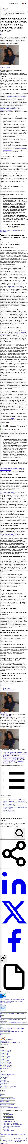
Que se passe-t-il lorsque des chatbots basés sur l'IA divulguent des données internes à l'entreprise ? (13, 758)
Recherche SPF (4, 1054)
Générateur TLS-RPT (6, 1066)
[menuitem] (15, 1121)
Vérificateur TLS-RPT (6, 1063)
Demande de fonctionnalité (7, 1103)
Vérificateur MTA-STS (6, 1065)
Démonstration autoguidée (7, 1074)
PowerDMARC (7, 716)
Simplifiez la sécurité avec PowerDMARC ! (14, 801)
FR (25, 3)
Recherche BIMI (4, 1060)
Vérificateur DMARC (5, 1051)
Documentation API (5, 1088)
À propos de (6, 688)
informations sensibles (14, 286)
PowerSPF (3, 1079)
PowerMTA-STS (4, 1082)
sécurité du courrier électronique (9, 534)
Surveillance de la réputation (8, 1086)
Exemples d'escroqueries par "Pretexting (14, 799)
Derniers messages (8, 690)
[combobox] (24, 3)
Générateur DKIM (5, 1056)
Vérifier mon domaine (19, 838)
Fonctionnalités (4, 1077)
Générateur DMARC (5, 1050)
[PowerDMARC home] (14, 3)
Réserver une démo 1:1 (6, 1097)
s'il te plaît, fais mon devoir (19, 291)
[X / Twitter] (14, 925)
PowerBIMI (3, 1080)
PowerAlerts (3, 1085)
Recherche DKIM (4, 1057)
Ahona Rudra (6, 67)
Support (2, 1094)
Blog (1, 34)
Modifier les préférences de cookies (9, 1107)
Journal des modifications (7, 1104)
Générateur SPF (4, 1053)
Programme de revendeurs (7, 1100)
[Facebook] (14, 954)
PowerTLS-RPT (4, 1083)
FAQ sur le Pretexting (9, 811)
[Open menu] (2, 3)
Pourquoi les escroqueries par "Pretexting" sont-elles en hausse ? (15, 803)
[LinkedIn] (14, 897)
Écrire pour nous (4, 1101)
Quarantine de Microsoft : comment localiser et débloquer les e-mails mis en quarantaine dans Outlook (15, 754)
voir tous (23, 749)
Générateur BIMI (4, 1059)
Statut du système (5, 1106)
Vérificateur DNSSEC (5, 1068)
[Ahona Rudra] (9, 64)
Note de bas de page (9, 810)
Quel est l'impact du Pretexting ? (12, 805)
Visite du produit (4, 1076)
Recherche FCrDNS (5, 1062)
